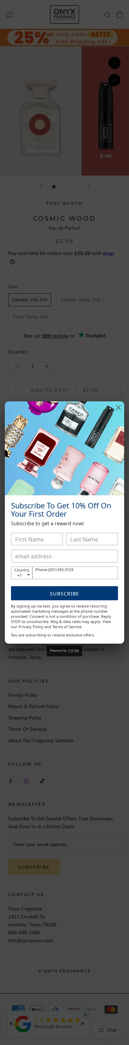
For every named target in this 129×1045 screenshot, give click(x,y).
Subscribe (64, 593)
